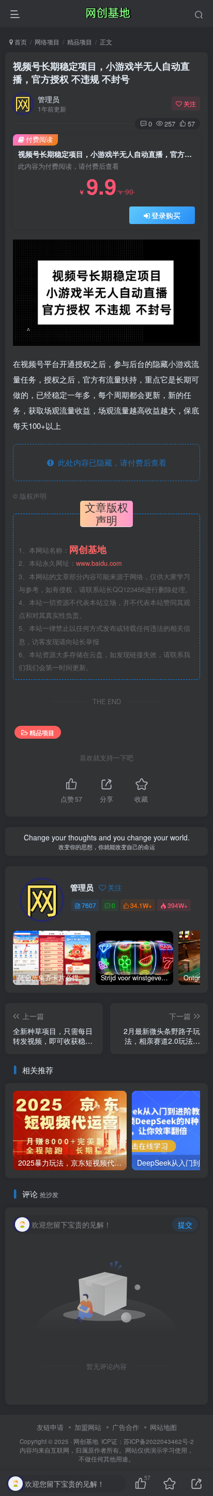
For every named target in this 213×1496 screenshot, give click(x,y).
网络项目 (47, 41)
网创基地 (85, 1441)
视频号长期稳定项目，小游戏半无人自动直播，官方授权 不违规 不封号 (101, 72)
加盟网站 (87, 1427)
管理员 (48, 99)
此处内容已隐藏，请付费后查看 (110, 462)
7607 (89, 905)
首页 (20, 41)
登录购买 (165, 215)
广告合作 (125, 1427)
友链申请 (50, 1427)
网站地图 (163, 1427)
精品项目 (79, 41)
